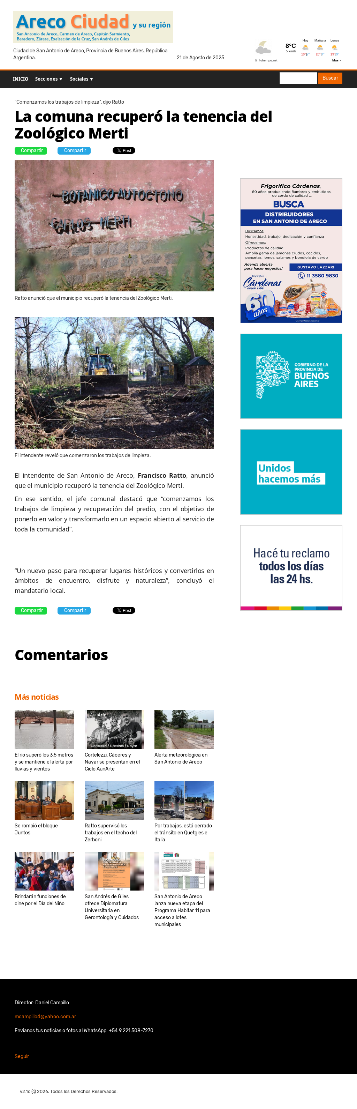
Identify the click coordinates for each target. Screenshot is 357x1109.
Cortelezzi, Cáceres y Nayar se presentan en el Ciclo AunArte (112, 762)
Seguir (22, 1056)
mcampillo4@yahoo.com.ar (45, 1017)
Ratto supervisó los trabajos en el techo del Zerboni (111, 833)
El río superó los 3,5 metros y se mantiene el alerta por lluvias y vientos (44, 762)
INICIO (20, 79)
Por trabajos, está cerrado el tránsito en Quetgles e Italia (183, 833)
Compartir (32, 151)
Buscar (330, 78)
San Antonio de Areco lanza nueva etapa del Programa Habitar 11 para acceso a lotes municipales (182, 911)
